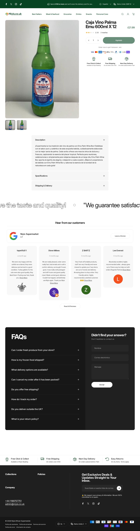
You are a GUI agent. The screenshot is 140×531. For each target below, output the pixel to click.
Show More (23, 278)
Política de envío (10, 527)
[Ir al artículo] (10, 125)
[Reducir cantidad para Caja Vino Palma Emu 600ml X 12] (88, 40)
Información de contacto (23, 527)
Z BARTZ (86, 250)
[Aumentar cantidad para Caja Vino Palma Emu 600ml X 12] (98, 40)
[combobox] (105, 4)
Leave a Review (120, 236)
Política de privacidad (25, 524)
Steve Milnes (54, 250)
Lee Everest (118, 250)
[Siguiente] (73, 73)
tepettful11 (22, 250)
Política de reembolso (11, 524)
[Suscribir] (119, 488)
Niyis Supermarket (29, 234)
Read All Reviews (70, 306)
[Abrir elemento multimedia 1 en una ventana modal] (42, 69)
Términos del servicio (39, 524)
